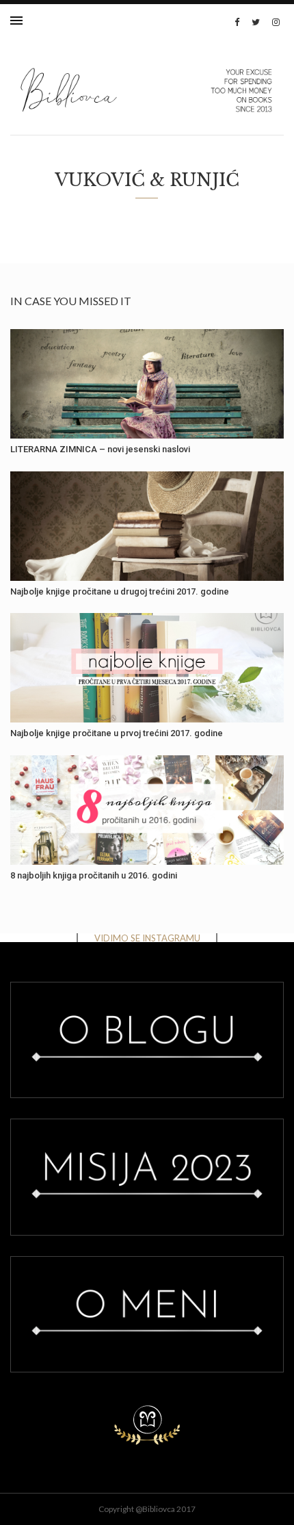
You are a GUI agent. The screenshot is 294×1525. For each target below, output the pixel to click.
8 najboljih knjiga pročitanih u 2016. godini (93, 875)
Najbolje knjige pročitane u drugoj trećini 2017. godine (119, 591)
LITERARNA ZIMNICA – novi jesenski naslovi (100, 449)
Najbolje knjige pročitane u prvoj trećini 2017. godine (116, 733)
